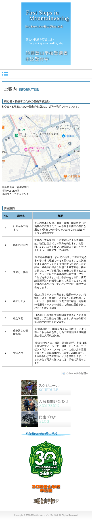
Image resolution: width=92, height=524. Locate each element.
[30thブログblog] (46, 419)
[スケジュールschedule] (46, 387)
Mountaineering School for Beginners (46, 33)
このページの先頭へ (75, 373)
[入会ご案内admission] (46, 403)
